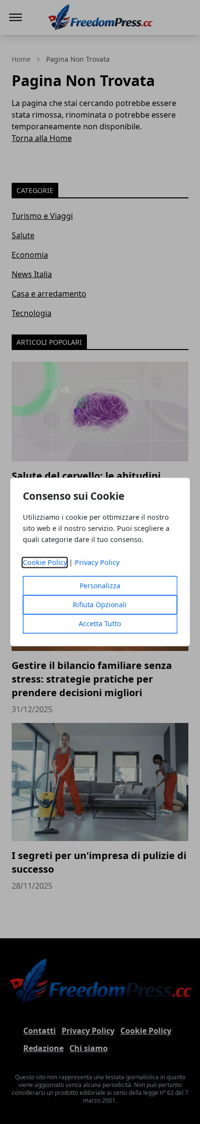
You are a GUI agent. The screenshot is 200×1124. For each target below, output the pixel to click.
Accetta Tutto (100, 624)
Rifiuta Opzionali (100, 605)
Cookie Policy (45, 562)
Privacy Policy (97, 562)
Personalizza (100, 586)
